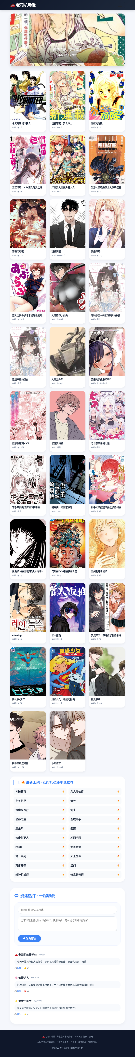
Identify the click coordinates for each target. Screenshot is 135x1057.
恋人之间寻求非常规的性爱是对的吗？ (31, 315)
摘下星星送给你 (20, 763)
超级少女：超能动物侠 (63, 699)
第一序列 (40, 856)
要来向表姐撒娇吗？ (101, 379)
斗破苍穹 (40, 791)
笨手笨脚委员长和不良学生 (26, 507)
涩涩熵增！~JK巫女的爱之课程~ (29, 187)
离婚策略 (95, 251)
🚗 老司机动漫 (23, 5)
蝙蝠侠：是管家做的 (62, 507)
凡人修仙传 (95, 791)
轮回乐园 (95, 837)
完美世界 (40, 800)
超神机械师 (40, 874)
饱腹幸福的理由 (20, 379)
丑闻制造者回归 (99, 571)
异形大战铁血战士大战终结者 (106, 187)
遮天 (95, 800)
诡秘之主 (40, 819)
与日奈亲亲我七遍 (100, 443)
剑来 (95, 810)
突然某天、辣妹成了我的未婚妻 (107, 635)
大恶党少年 (57, 379)
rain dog (17, 635)
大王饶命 (95, 856)
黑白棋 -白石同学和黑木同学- (27, 571)
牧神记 (40, 847)
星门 (95, 865)
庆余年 (40, 828)
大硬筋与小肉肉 (60, 315)
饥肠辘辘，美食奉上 (62, 123)
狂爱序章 (95, 699)
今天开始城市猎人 (21, 123)
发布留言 (30, 938)
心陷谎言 (56, 763)
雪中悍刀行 (40, 810)
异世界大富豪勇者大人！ (64, 187)
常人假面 (56, 635)
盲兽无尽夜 (18, 251)
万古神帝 (40, 865)
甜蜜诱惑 (56, 251)
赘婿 (95, 828)
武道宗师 (95, 847)
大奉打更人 (40, 837)
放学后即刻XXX (20, 443)
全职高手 (95, 819)
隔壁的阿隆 (97, 123)
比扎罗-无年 (18, 699)
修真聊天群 (95, 874)
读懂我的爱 (57, 443)
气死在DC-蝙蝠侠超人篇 (64, 571)
